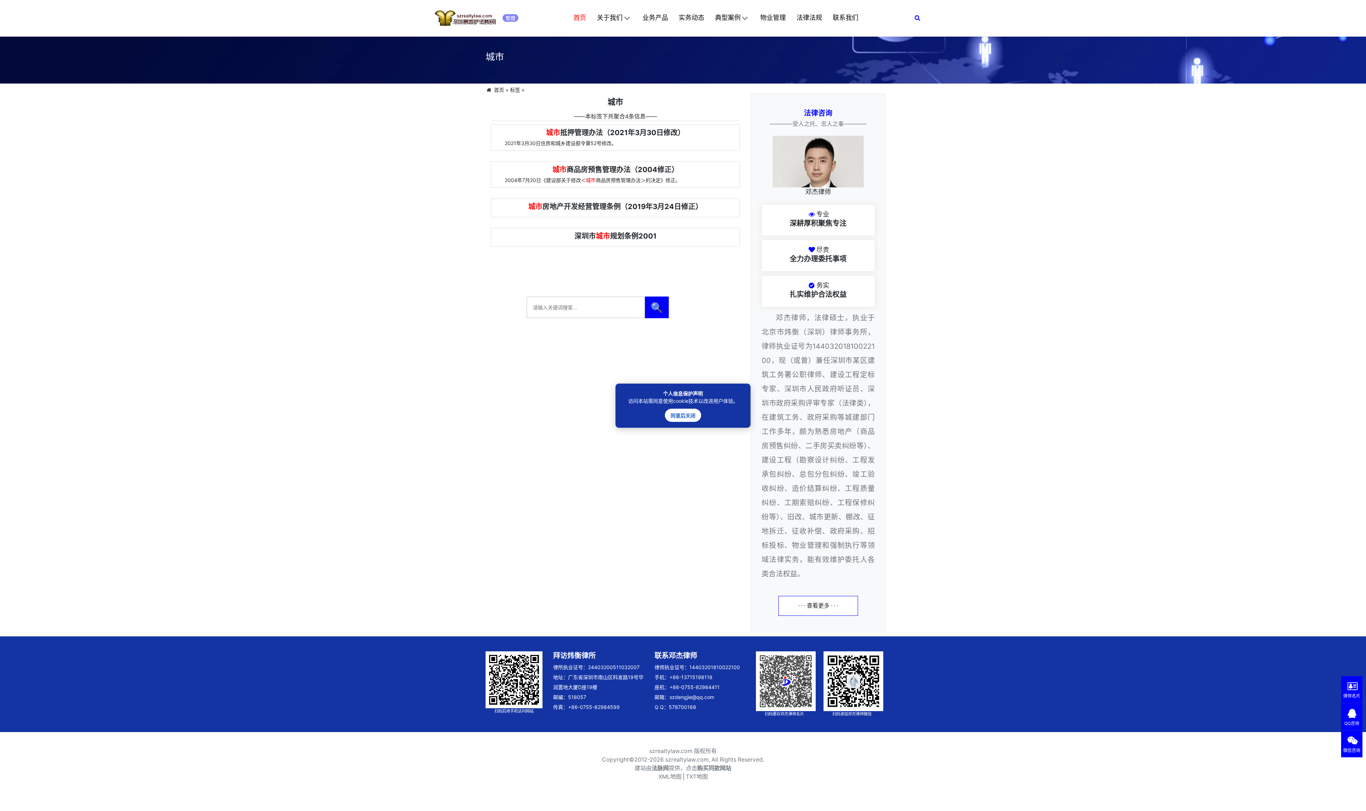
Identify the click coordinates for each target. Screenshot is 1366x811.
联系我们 (845, 17)
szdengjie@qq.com (691, 697)
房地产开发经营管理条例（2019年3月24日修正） (615, 206)
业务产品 (655, 17)
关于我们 (610, 17)
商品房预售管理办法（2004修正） (615, 169)
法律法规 (809, 17)
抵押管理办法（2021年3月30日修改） (615, 132)
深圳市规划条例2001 (616, 236)
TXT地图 (697, 776)
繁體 (510, 18)
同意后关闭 (683, 415)
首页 (579, 17)
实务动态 (691, 17)
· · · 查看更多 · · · (818, 605)
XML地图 (670, 776)
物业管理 (773, 17)
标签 (515, 90)
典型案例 (728, 17)
